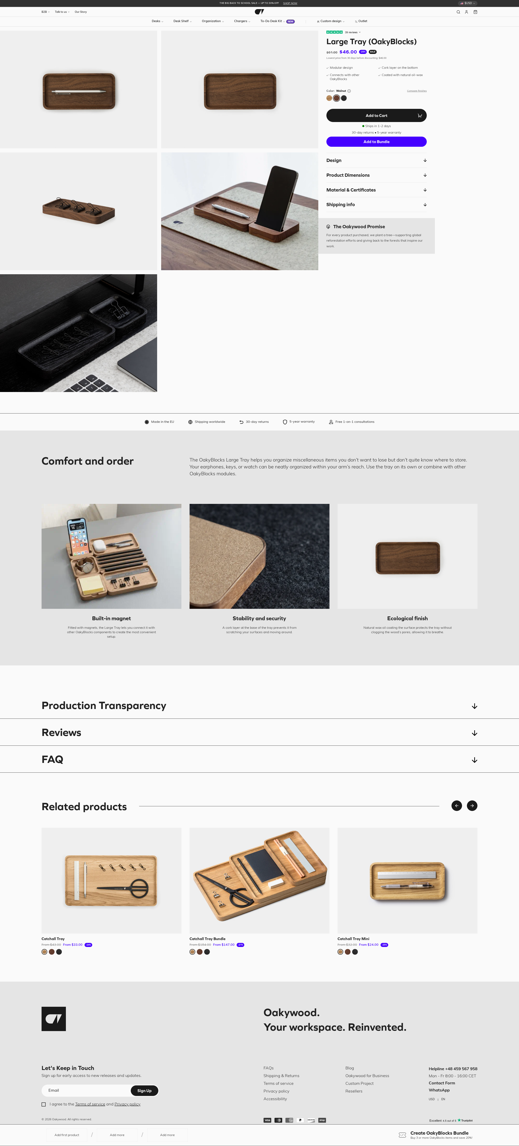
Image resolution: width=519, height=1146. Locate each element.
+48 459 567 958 (461, 1069)
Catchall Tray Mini (353, 938)
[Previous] (456, 805)
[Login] (466, 12)
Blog (349, 1068)
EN (443, 1099)
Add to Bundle (377, 141)
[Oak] (329, 98)
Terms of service (90, 1104)
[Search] (458, 12)
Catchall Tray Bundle (207, 938)
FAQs (269, 1068)
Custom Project (359, 1084)
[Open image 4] (78, 89)
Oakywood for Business (367, 1076)
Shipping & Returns (281, 1076)
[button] (376, 160)
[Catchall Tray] (111, 881)
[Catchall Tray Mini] (407, 881)
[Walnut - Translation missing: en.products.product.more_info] (349, 91)
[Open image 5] (239, 89)
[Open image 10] (239, 211)
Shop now (290, 3)
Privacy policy (127, 1104)
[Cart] (475, 12)
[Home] (259, 11)
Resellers (353, 1091)
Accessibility (275, 1099)
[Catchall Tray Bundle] (259, 881)
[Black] (344, 98)
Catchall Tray (53, 938)
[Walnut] (336, 98)
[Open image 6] (78, 211)
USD (432, 1099)
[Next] (472, 805)
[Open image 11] (78, 333)
